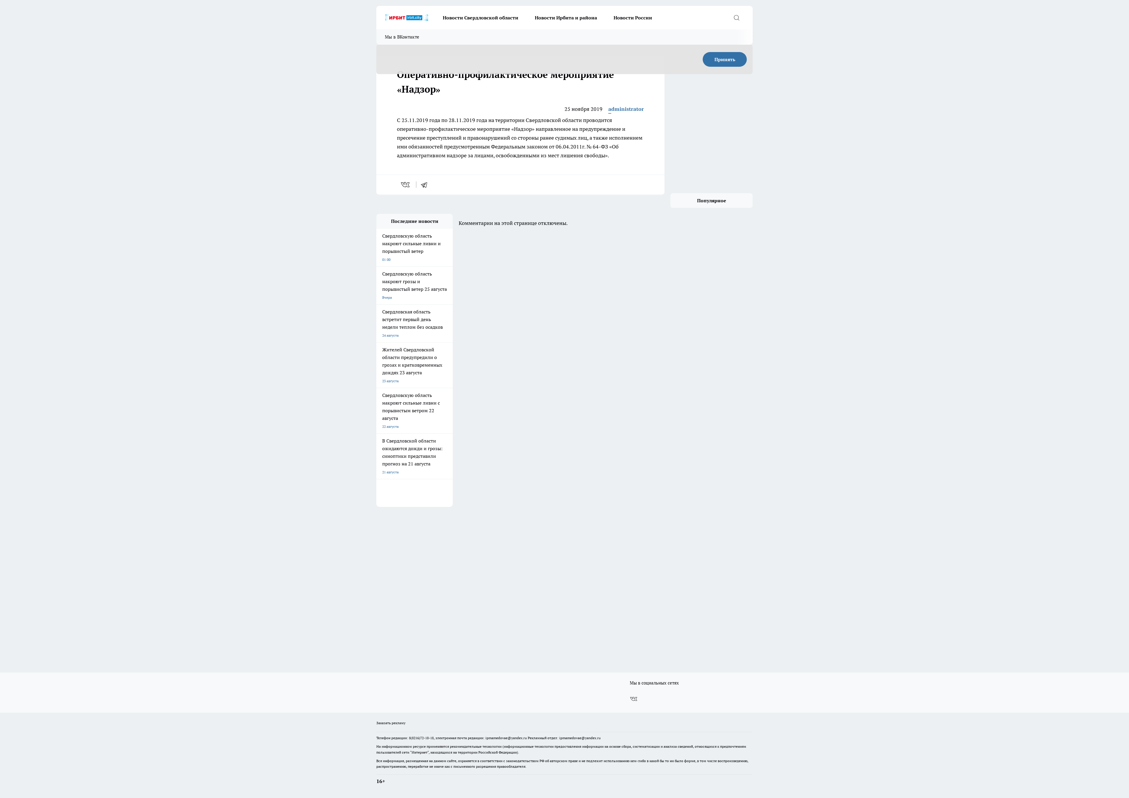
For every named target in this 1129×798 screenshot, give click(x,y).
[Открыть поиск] (736, 18)
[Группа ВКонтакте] (633, 699)
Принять (724, 59)
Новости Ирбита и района (566, 18)
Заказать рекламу (390, 723)
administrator (626, 109)
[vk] (406, 185)
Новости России (633, 18)
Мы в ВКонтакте (402, 37)
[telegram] (426, 185)
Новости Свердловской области (480, 18)
